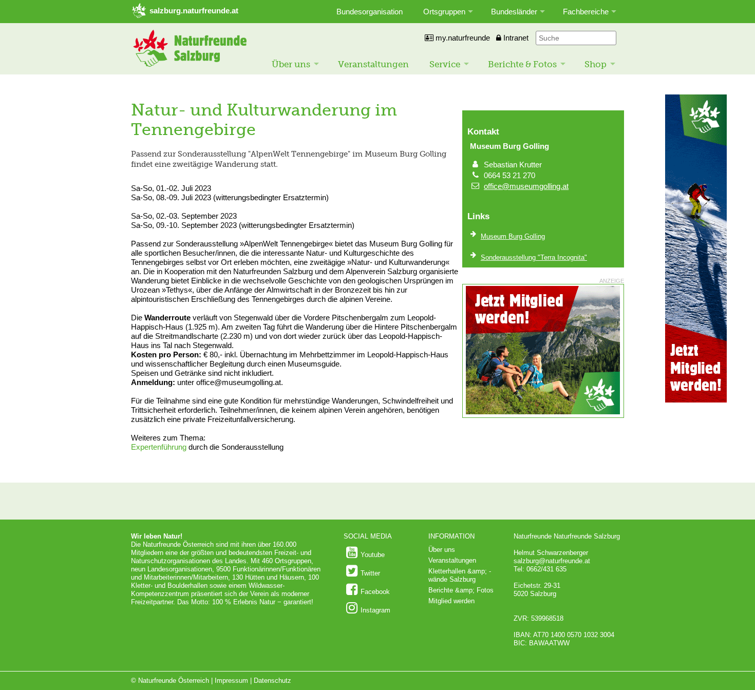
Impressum (231, 680)
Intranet (514, 37)
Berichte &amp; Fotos (461, 590)
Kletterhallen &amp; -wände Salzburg (459, 575)
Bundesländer (514, 11)
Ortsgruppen (444, 11)
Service (444, 64)
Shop (595, 64)
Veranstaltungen (373, 64)
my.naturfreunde (461, 37)
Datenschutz (272, 680)
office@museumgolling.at (526, 186)
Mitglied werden (451, 601)
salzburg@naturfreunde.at (552, 561)
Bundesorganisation (369, 11)
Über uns (291, 64)
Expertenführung (158, 447)
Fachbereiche (586, 11)
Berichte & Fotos (522, 64)
